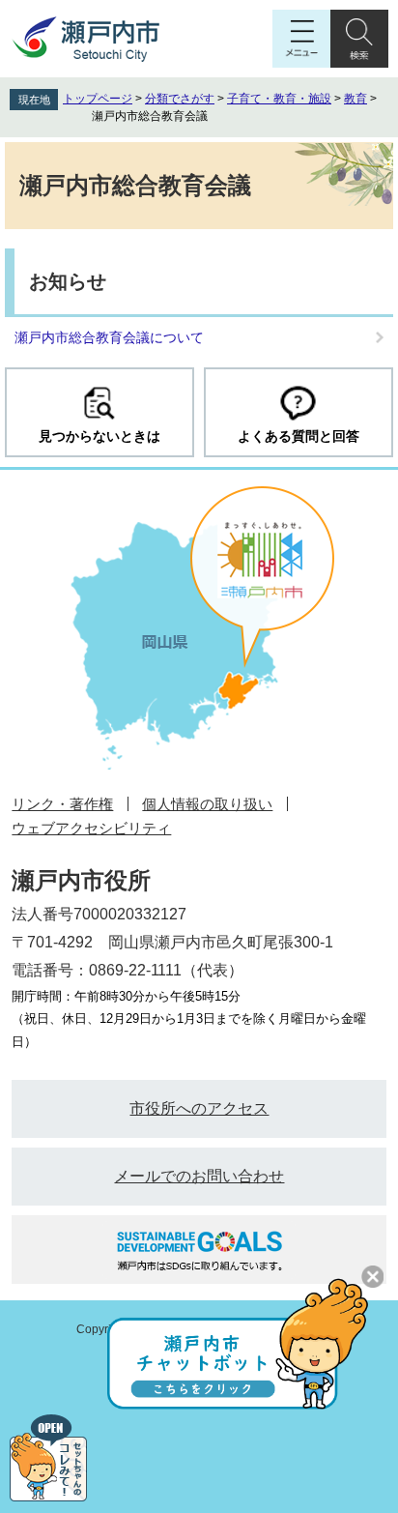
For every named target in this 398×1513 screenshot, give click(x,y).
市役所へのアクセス (199, 1108)
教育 (355, 98)
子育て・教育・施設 (279, 98)
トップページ (97, 98)
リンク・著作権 (62, 804)
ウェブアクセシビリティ (91, 828)
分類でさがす (179, 98)
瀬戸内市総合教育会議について (109, 337)
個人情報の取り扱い (207, 804)
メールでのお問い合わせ (199, 1176)
